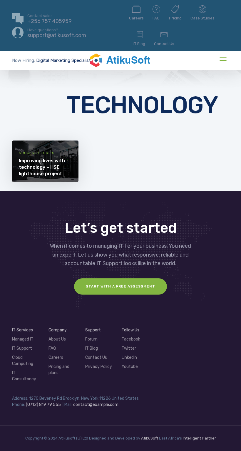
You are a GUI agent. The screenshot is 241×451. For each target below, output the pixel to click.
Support (93, 330)
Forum (91, 339)
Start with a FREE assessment (120, 286)
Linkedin (129, 357)
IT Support (22, 348)
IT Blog (139, 44)
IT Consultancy (24, 375)
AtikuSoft (149, 438)
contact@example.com (95, 404)
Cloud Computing (22, 360)
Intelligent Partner (199, 438)
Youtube (130, 366)
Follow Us (130, 330)
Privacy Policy (98, 366)
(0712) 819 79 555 (43, 404)
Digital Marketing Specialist (63, 60)
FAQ (156, 18)
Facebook (131, 339)
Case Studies (202, 18)
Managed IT (23, 339)
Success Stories (37, 153)
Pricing (175, 18)
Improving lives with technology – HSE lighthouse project (42, 167)
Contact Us (164, 44)
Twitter (129, 348)
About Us (57, 339)
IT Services (22, 330)
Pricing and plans (58, 369)
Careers (136, 18)
